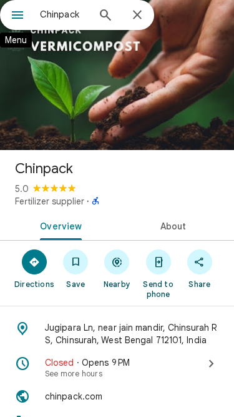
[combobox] (64, 14)
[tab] (58, 225)
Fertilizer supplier (49, 201)
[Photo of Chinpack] (117, 75)
